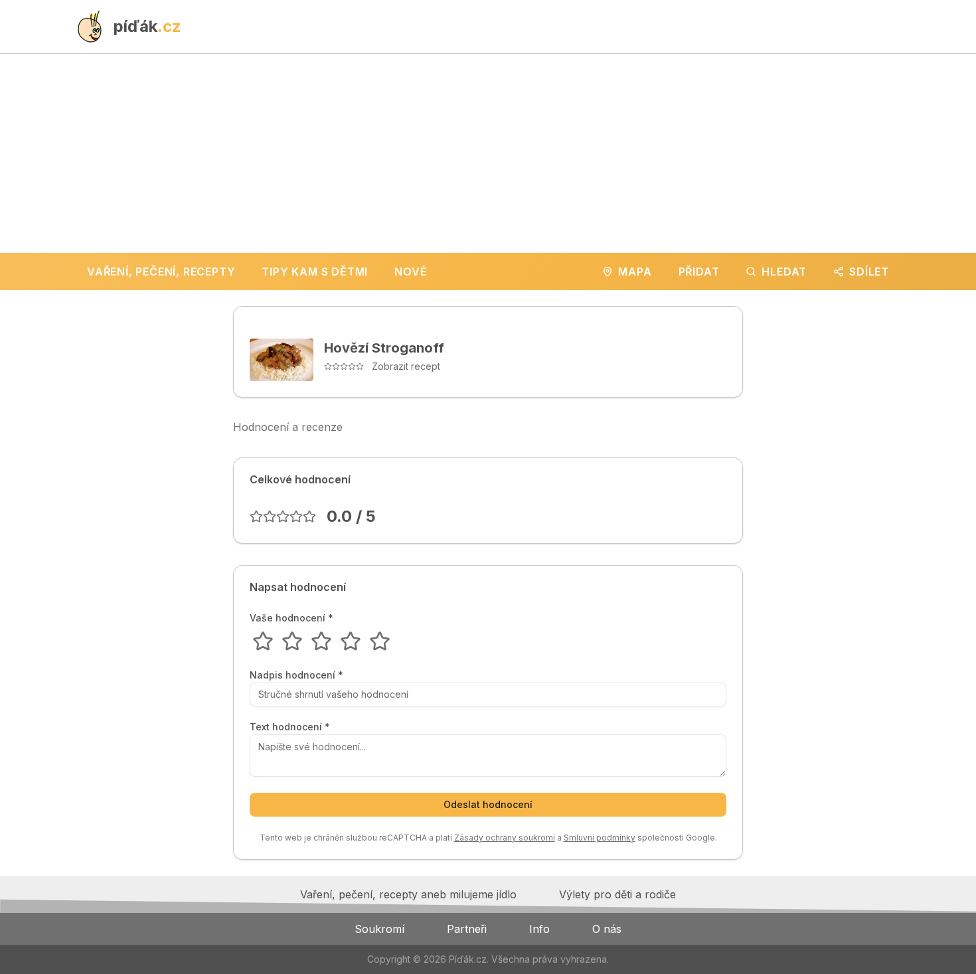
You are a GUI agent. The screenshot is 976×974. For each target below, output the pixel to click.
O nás (606, 928)
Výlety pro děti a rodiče (617, 894)
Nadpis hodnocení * (296, 675)
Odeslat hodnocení (488, 804)
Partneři (467, 928)
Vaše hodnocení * (291, 618)
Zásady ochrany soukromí (504, 838)
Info (539, 928)
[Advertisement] (488, 153)
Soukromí (379, 928)
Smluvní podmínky (599, 838)
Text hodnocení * (290, 727)
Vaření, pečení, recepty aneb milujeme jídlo (408, 894)
